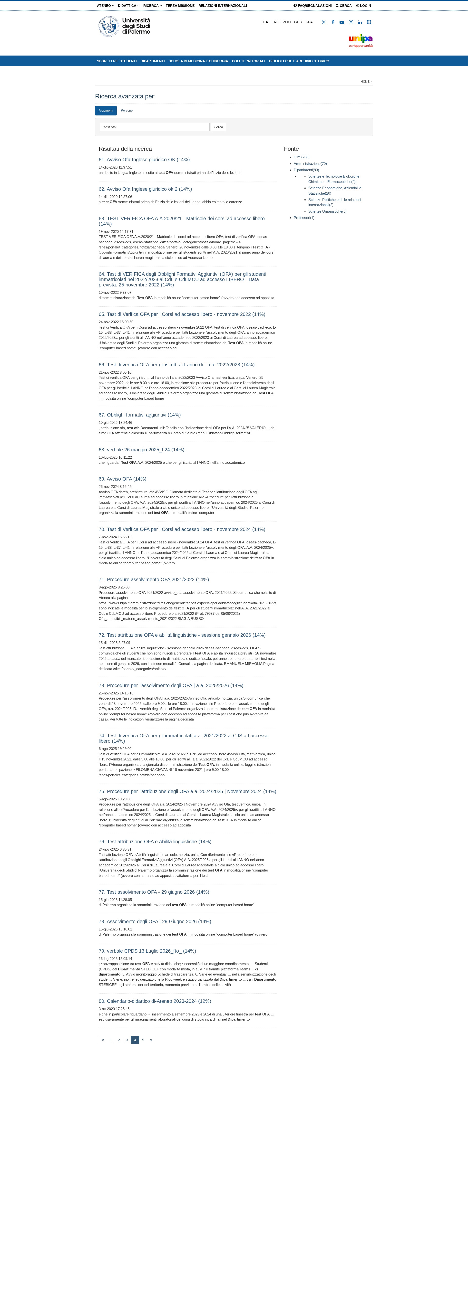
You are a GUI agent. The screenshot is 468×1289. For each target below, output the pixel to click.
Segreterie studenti (117, 61)
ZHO (287, 22)
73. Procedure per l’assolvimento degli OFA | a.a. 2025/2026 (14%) (171, 685)
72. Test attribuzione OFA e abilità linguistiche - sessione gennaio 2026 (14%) (182, 635)
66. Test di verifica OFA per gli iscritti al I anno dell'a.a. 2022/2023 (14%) (177, 364)
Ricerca (151, 6)
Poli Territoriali (248, 61)
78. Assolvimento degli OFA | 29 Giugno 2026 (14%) (155, 921)
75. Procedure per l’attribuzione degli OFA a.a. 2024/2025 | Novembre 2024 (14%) (187, 791)
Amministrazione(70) (310, 163)
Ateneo (104, 6)
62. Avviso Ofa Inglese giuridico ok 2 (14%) (145, 189)
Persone (127, 110)
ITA (265, 22)
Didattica (127, 6)
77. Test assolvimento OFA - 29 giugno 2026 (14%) (154, 892)
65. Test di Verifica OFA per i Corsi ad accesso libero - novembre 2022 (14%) (182, 314)
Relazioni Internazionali (222, 6)
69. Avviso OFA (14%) (122, 479)
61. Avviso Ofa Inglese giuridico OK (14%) (144, 159)
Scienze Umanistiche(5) (327, 211)
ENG (276, 22)
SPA (309, 22)
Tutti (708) (302, 157)
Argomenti (106, 110)
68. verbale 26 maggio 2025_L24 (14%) (142, 449)
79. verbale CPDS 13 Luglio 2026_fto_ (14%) (147, 951)
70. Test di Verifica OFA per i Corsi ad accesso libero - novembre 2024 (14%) (182, 529)
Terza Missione (180, 6)
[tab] (106, 110)
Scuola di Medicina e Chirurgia (198, 61)
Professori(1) (304, 218)
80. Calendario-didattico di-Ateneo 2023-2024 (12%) (155, 1001)
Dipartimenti (153, 61)
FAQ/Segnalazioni (314, 6)
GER (298, 22)
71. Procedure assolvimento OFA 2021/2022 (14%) (154, 579)
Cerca (345, 6)
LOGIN (365, 6)
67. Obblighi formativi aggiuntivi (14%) (140, 414)
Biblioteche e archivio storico (299, 61)
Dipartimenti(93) (306, 170)
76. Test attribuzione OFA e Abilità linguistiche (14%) (155, 841)
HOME (365, 81)
